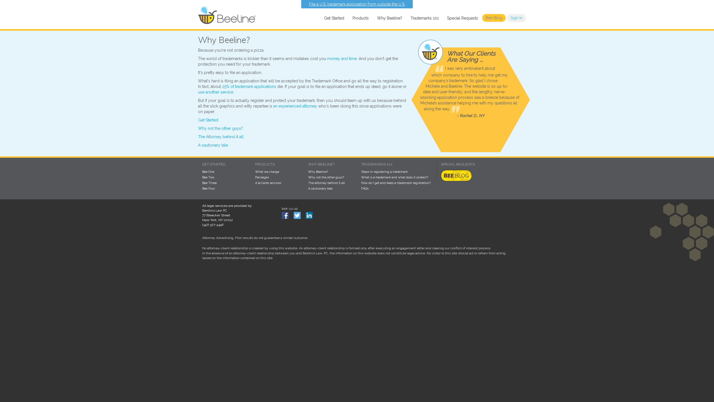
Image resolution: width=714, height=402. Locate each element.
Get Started (208, 120)
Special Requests (462, 18)
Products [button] (361, 18)
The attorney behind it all (326, 183)
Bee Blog (494, 18)
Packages (262, 177)
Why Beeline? (318, 172)
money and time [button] (342, 58)
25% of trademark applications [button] (249, 86)
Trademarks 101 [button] (425, 18)
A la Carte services (268, 183)
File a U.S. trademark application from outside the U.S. (357, 4)
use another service (215, 92)
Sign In (516, 18)
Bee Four (208, 188)
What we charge (267, 172)
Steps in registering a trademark (384, 172)
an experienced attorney (295, 106)
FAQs (364, 188)
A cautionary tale (213, 145)
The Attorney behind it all (220, 137)
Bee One (208, 172)
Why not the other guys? (220, 128)
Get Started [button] (334, 18)
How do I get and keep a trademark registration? (396, 183)
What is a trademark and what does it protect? (394, 177)
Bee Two (208, 177)
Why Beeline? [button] (389, 18)
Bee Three (209, 183)
